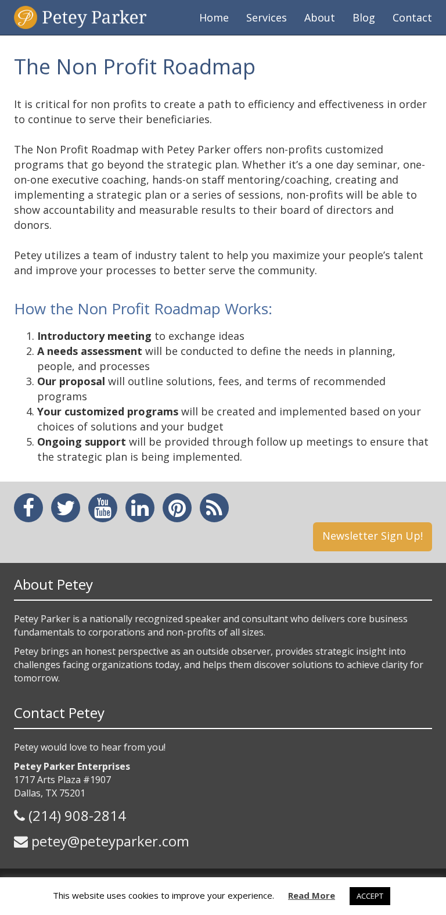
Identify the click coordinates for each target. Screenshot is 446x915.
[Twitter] (65, 507)
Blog (364, 17)
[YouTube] (103, 507)
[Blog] (214, 507)
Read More (311, 895)
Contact (412, 17)
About (319, 17)
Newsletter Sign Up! (372, 536)
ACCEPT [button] (370, 896)
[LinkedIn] (140, 507)
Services (266, 17)
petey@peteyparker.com (110, 841)
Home (214, 17)
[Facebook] (28, 507)
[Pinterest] (177, 507)
